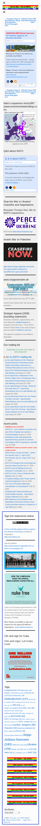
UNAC (26, 749)
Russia (20, 731)
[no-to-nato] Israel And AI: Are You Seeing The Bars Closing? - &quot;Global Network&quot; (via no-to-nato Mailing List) (21, 398)
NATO (7, 716)
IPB (16, 705)
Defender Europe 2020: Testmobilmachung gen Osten (28, 20)
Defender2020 (16, 698)
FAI (27, 702)
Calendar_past (18, 84)
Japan (7, 710)
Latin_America (16, 710)
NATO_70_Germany (13, 719)
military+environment (12, 713)
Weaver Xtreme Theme (13, 820)
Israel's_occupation (12, 708)
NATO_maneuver (12, 721)
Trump (23, 745)
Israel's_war (27, 708)
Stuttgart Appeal (22, 322)
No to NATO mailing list (19, 357)
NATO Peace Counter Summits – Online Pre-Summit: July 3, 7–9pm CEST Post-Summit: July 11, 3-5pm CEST (21, 453)
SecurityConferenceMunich (13, 735)
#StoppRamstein (12, 690)
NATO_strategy (26, 722)
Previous (6, 7)
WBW (8, 752)
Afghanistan (26, 690)
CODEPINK (28, 693)
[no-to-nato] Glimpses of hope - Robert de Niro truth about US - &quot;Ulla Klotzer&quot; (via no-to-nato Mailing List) (20, 388)
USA (32, 749)
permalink (23, 85)
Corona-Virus (18, 695)
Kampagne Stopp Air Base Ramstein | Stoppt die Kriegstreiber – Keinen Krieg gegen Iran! (12, 22)
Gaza (32, 702)
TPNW (15, 745)
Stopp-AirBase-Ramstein (18, 739)
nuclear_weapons (13, 85)
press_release (10, 731)
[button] (8, 81)
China (20, 693)
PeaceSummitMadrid (26, 728)
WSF (32, 752)
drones (10, 702)
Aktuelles (13, 84)
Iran (22, 705)
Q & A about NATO (15, 158)
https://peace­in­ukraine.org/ (22, 232)
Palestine (10, 728)
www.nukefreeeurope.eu (24, 627)
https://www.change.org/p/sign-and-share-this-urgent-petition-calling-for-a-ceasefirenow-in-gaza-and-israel (19, 269)
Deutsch (24, 84)
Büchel (7, 85)
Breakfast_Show (10, 693)
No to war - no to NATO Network (20, 818)
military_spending (27, 713)
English (28, 84)
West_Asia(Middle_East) (20, 752)
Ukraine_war (17, 749)
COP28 (8, 695)
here (17, 327)
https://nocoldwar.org (12, 537)
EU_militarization (19, 702)
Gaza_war (8, 705)
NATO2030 (17, 716)
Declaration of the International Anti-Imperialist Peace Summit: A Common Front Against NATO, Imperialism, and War (21, 439)
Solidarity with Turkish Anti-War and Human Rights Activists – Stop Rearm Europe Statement (19, 494)
